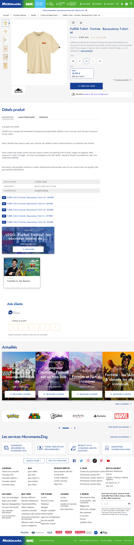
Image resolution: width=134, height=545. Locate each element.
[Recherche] (131, 4)
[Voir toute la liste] (117, 4)
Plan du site (128, 540)
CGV (75, 540)
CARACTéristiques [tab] (26, 117)
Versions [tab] (43, 117)
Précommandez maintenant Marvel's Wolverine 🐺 (65, 10)
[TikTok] (94, 460)
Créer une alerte (88, 86)
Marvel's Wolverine (114, 471)
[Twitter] (81, 460)
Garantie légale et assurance (88, 540)
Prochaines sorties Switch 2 (92, 477)
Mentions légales (106, 540)
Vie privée (118, 540)
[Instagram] (88, 460)
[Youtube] (108, 460)
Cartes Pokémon (61, 477)
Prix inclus (122, 80)
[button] (40, 4)
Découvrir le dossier (21, 394)
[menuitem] (40, 4)
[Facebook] (74, 460)
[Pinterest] (101, 460)
